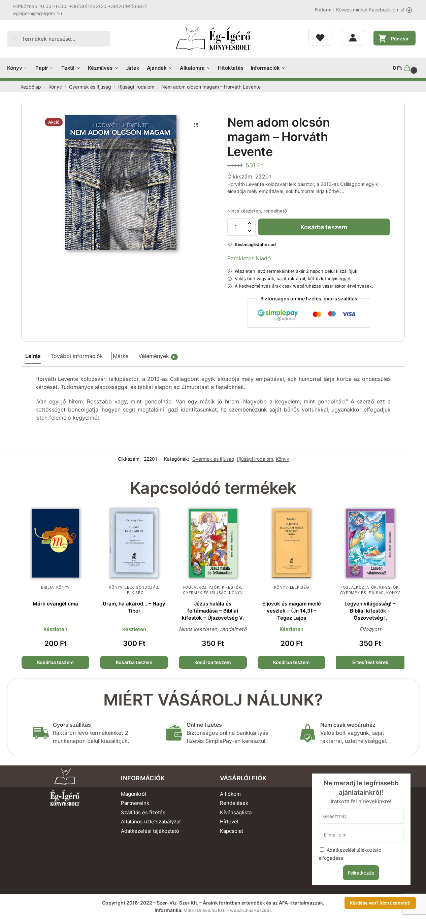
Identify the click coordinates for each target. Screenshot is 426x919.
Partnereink (135, 803)
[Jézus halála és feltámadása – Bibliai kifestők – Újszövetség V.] (212, 543)
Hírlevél (229, 821)
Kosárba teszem (323, 227)
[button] (406, 68)
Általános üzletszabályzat (151, 821)
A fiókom (230, 794)
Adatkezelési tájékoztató (150, 831)
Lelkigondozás (141, 587)
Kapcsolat (231, 831)
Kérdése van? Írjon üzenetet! (380, 903)
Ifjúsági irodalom (136, 87)
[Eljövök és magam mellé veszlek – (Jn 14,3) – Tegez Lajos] (291, 543)
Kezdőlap (31, 87)
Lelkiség (134, 592)
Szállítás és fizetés (143, 812)
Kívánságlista (236, 812)
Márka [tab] (121, 356)
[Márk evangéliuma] (55, 543)
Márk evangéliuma (55, 603)
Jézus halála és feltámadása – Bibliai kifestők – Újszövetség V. (213, 610)
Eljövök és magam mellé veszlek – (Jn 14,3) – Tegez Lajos (291, 610)
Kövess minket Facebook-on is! (370, 9)
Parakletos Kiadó (249, 258)
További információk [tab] (77, 356)
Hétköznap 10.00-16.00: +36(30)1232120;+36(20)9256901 (79, 6)
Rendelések (234, 803)
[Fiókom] (353, 37)
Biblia (47, 587)
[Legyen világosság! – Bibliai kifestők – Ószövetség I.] (370, 543)
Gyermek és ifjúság (90, 87)
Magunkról (133, 794)
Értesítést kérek (370, 662)
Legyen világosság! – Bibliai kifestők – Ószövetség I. (370, 610)
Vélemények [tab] (157, 356)
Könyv (55, 87)
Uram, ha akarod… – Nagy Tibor (134, 607)
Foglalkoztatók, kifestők (212, 587)
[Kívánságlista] (320, 37)
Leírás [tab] (33, 356)
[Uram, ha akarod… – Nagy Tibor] (134, 543)
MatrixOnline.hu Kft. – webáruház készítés (228, 910)
